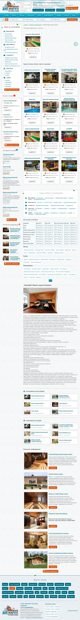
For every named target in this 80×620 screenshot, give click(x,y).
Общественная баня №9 (32, 158)
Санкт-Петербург (14, 584)
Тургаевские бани (8, 154)
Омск (37, 592)
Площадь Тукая (39, 250)
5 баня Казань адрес (56, 474)
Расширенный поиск (12, 89)
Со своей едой (37, 213)
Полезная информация (35, 25)
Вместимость (48, 15)
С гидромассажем (62, 208)
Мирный (38, 277)
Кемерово (19, 588)
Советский (26, 262)
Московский (52, 259)
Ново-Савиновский (36, 262)
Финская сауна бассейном (58, 513)
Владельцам (60, 10)
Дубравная (68, 250)
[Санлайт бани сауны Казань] (40, 288)
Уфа (47, 596)
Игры (73, 15)
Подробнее (53, 468)
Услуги (66, 15)
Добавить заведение (51, 611)
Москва (5, 584)
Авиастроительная (29, 250)
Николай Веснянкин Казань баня (60, 454)
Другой (26, 259)
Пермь (51, 592)
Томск (19, 596)
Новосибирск (29, 592)
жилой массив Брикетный (31, 274)
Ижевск (68, 584)
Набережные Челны (62, 588)
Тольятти (12, 596)
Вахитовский (44, 259)
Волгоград (42, 584)
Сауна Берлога (63, 403)
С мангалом (8, 84)
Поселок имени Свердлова (63, 271)
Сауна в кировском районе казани (61, 553)
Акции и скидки (50, 614)
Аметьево (50, 252)
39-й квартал (72, 274)
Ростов (58, 592)
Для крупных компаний (11, 52)
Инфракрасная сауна (10, 42)
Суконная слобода (50, 250)
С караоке (7, 80)
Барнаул (24, 584)
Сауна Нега (6, 114)
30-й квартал (27, 269)
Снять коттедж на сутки (11, 63)
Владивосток (33, 584)
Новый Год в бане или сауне (12, 65)
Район (7, 15)
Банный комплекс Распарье (51, 158)
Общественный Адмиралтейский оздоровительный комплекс (69, 99)
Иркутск (5, 588)
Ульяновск (40, 596)
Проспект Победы (41, 252)
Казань (12, 588)
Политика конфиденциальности (34, 617)
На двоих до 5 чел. (10, 47)
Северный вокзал (58, 252)
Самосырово (45, 269)
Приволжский (60, 259)
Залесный (32, 277)
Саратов (5, 596)
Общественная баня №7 (10, 177)
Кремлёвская (31, 252)
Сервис (59, 15)
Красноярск (37, 588)
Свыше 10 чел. (58, 202)
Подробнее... (8, 110)
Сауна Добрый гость (65, 432)
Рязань (64, 592)
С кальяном (8, 86)
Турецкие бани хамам (10, 38)
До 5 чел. (39, 202)
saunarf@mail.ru (28, 607)
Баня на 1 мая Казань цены (58, 494)
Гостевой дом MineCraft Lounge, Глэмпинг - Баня (69, 69)
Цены (39, 15)
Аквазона (32, 99)
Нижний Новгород (8, 592)
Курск (45, 588)
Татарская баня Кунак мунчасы (69, 158)
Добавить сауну (73, 8)
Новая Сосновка (54, 269)
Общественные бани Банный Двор (39, 432)
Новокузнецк (19, 592)
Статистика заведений (52, 616)
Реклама (48, 609)
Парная (22, 15)
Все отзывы (12, 219)
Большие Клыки (36, 269)
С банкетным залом (40, 214)
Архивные (58, 609)
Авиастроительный (34, 259)
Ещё (50, 280)
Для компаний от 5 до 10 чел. (10, 49)
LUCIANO (69, 128)
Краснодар (28, 588)
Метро (14, 15)
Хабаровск (53, 596)
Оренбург (44, 592)
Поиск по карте (50, 10)
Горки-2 (65, 274)
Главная (26, 25)
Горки (25, 252)
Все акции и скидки (12, 145)
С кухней (69, 213)
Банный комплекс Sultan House (51, 69)
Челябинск (62, 596)
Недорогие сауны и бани (11, 59)
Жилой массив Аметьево (47, 271)
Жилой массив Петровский (54, 274)
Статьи (60, 611)
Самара (71, 592)
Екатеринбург (59, 584)
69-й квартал (63, 269)
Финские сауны (9, 36)
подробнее (33, 57)
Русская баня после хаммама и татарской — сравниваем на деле (15, 259)
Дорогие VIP (8, 61)
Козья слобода (60, 250)
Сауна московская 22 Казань (59, 533)
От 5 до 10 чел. (48, 202)
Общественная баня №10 (66, 411)
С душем (7, 75)
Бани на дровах (9, 40)
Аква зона (31, 15)
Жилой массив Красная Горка (32, 271)
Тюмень (32, 596)
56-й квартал (42, 274)
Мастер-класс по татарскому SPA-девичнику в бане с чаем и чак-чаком (15, 231)
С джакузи (7, 73)
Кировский (68, 259)
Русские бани (8, 34)
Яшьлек (74, 250)
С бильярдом (8, 82)
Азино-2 (26, 277)
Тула (25, 596)
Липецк (52, 588)
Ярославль (71, 596)
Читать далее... (6, 161)
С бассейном (8, 71)
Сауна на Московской (10, 100)
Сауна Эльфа (7, 166)
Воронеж (50, 584)
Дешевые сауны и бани (11, 57)
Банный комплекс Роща (10, 131)
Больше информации (12, 263)
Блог (52, 609)
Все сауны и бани (38, 10)
